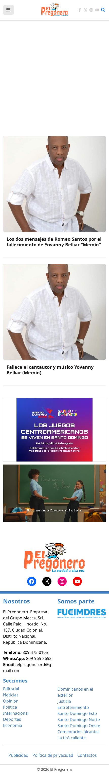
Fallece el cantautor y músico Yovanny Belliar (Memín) (50, 369)
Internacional (16, 713)
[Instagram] (91, 10)
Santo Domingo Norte (79, 719)
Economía (12, 725)
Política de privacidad (52, 755)
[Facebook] (79, 10)
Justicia (64, 701)
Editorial (11, 689)
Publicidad (18, 755)
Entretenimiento (73, 707)
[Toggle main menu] (8, 10)
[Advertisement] (54, 81)
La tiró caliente (72, 738)
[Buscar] (103, 10)
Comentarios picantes (79, 731)
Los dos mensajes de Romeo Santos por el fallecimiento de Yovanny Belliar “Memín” (54, 241)
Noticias (11, 695)
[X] (85, 10)
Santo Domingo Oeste (79, 725)
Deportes (12, 719)
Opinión (11, 701)
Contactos (87, 755)
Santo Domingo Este (77, 713)
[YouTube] (97, 10)
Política (10, 707)
